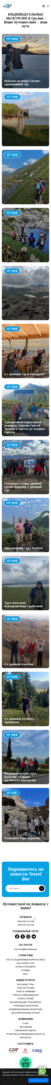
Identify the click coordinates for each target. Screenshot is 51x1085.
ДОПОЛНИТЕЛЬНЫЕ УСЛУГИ (25, 1013)
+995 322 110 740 (25, 925)
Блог (25, 974)
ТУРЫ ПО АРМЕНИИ (25, 991)
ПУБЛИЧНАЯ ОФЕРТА (25, 1030)
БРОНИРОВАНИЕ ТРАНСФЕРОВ (25, 1002)
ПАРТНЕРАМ (25, 1027)
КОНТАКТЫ (25, 1037)
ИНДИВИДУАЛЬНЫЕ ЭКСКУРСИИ (25, 1009)
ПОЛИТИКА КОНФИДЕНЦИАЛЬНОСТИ (25, 1034)
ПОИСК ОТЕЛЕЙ (25, 998)
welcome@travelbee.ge (25, 949)
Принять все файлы (38, 1080)
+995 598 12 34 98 (25, 921)
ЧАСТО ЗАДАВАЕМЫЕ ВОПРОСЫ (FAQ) (25, 960)
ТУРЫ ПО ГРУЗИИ (25, 988)
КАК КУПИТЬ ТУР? (25, 963)
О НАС (25, 1023)
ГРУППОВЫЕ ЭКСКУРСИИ (25, 1006)
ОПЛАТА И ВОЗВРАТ (25, 967)
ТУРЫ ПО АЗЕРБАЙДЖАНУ (25, 995)
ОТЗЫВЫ (25, 970)
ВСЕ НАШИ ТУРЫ (25, 984)
